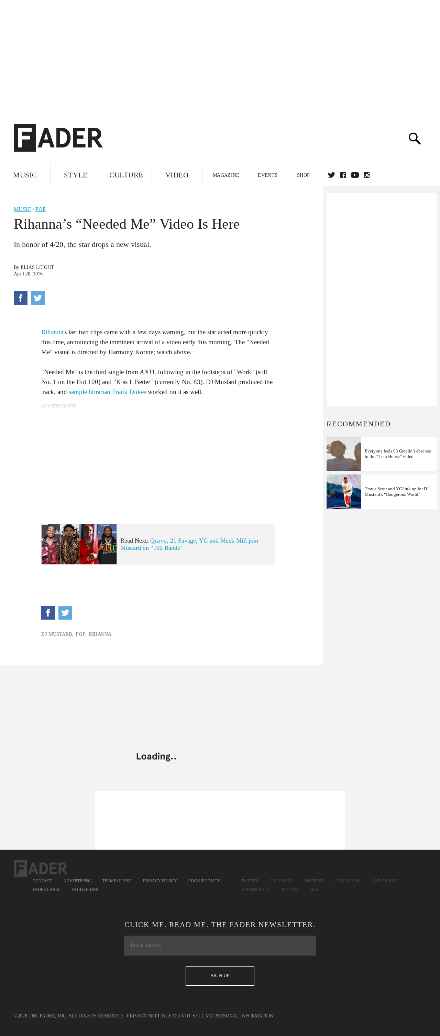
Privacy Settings (149, 1015)
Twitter (331, 175)
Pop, (81, 634)
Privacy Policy (160, 881)
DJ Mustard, (57, 634)
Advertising (77, 881)
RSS (314, 889)
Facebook (281, 881)
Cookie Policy (204, 881)
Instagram (347, 881)
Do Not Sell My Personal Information (223, 1015)
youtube (355, 175)
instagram (367, 175)
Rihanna (52, 332)
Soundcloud (256, 889)
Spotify (290, 889)
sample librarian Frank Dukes (107, 391)
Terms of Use (117, 881)
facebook (343, 175)
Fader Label (46, 889)
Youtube (314, 881)
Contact (42, 881)
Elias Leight (37, 267)
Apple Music (384, 881)
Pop (40, 209)
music (22, 209)
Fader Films (85, 889)
